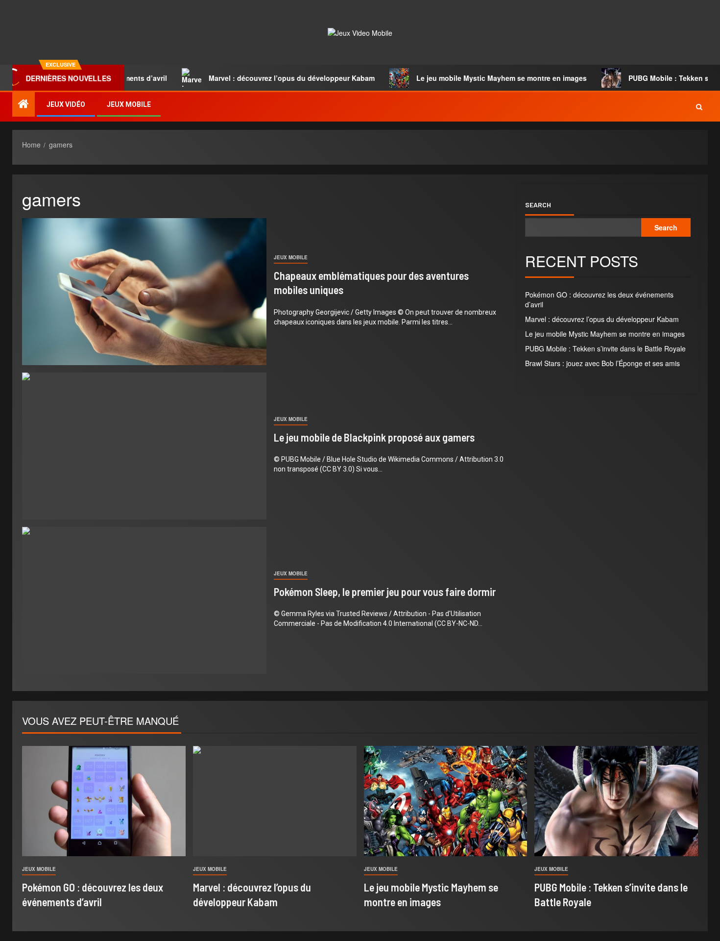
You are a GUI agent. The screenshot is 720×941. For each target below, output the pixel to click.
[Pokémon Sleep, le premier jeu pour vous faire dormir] (144, 600)
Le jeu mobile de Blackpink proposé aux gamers (374, 437)
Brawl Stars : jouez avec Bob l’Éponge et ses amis (602, 363)
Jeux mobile (129, 104)
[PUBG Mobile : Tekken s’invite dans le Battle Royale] (616, 801)
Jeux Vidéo (66, 104)
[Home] (23, 103)
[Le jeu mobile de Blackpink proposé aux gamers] (144, 446)
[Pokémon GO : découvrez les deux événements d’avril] (104, 801)
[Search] (699, 107)
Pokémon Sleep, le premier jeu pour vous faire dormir (385, 591)
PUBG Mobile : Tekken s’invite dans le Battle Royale (605, 348)
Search (538, 205)
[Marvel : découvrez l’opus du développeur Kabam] (275, 801)
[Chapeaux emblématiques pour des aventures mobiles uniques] (144, 291)
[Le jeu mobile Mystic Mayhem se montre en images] (446, 801)
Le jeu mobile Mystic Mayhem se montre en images (475, 78)
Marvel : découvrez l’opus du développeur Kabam (266, 78)
